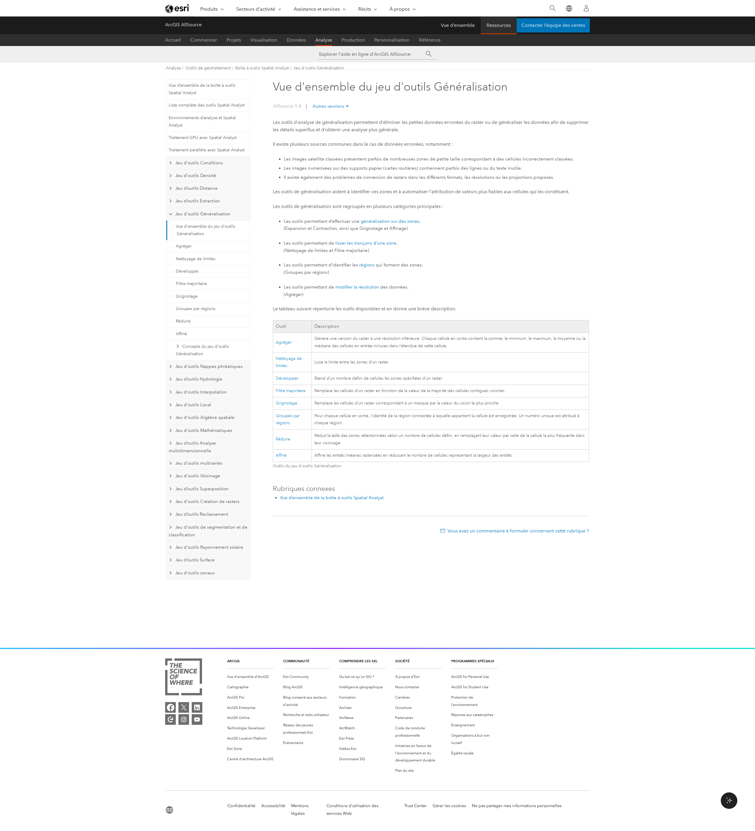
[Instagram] (183, 719)
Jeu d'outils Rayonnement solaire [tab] (209, 547)
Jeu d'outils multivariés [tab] (198, 463)
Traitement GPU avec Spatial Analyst (203, 137)
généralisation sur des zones (390, 221)
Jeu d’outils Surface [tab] (195, 560)
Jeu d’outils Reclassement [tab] (201, 514)
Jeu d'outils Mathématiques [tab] (203, 430)
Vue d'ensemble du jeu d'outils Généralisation (205, 230)
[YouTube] (197, 719)
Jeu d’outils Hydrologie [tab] (198, 379)
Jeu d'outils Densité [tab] (195, 175)
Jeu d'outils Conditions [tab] (199, 162)
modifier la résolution (357, 287)
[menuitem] (250, 677)
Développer (187, 271)
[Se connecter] (586, 8)
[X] (183, 707)
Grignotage (187, 296)
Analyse (323, 40)
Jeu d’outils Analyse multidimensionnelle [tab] (192, 446)
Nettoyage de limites (195, 258)
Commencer (203, 40)
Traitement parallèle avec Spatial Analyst (206, 150)
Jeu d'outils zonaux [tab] (195, 573)
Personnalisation (391, 40)
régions (367, 265)
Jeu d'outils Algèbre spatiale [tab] (204, 417)
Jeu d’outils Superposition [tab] (202, 488)
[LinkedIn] (197, 707)
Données (296, 40)
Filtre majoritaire (191, 283)
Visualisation (263, 40)
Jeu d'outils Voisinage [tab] (197, 475)
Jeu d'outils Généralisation (318, 68)
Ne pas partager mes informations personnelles (517, 805)
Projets (233, 40)
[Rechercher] (552, 8)
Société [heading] (402, 661)
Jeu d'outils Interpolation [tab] (201, 392)
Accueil (173, 40)
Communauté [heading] (296, 661)
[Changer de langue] (569, 8)
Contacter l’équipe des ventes (553, 25)
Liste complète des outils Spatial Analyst (206, 105)
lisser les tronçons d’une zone (365, 243)
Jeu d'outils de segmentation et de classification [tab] (208, 531)
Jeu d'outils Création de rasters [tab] (207, 501)
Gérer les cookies (449, 805)
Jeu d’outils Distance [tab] (196, 188)
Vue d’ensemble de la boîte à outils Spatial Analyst (202, 89)
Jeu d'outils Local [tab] (193, 404)
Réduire (183, 321)
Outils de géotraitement (208, 68)
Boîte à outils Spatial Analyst (262, 68)
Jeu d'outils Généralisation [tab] (202, 214)
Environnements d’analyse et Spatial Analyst (202, 121)
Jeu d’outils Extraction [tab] (197, 201)
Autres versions (328, 106)
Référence (430, 40)
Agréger (184, 246)
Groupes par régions (195, 308)
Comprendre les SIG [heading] (358, 661)
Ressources (499, 25)
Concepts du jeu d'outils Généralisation (202, 350)
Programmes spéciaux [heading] (472, 661)
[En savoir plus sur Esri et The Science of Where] (183, 678)
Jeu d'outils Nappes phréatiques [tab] (209, 366)
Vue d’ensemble (458, 25)
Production (353, 40)
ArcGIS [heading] (233, 661)
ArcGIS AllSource (183, 24)
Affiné (181, 333)
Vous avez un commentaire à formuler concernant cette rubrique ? (518, 531)
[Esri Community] (170, 719)
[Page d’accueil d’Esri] (177, 8)
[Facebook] (170, 707)
